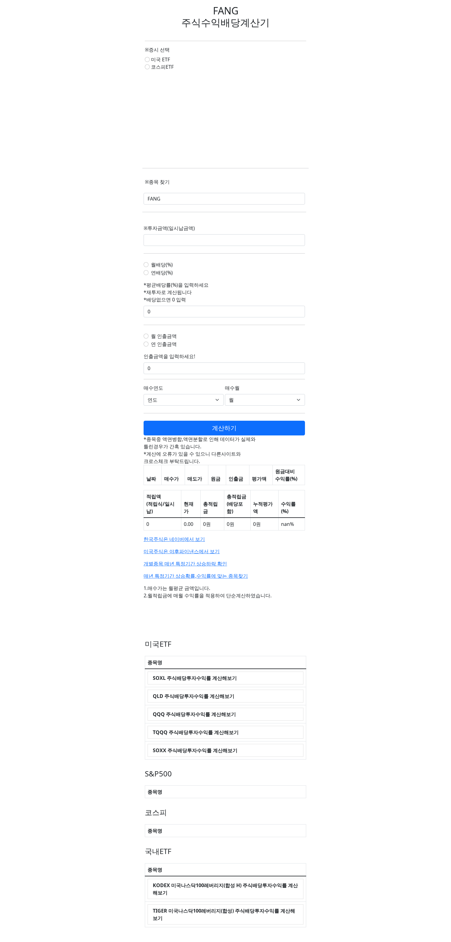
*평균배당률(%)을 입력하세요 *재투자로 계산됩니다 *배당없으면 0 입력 (176, 292)
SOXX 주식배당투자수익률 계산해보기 (195, 750)
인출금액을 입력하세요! (169, 356)
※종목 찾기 (157, 181)
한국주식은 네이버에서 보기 (174, 539)
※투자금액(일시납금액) (169, 228)
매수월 (232, 388)
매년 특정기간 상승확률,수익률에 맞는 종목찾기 (196, 575)
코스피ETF (162, 66)
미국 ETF (160, 59)
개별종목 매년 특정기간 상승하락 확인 (185, 563)
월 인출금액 (164, 336)
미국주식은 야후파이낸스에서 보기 (182, 551)
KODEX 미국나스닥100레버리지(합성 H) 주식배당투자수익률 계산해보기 (225, 889)
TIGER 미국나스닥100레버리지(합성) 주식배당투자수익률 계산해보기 (224, 914)
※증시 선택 (157, 49)
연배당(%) (162, 272)
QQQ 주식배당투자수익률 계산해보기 (194, 714)
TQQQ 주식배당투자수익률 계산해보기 (196, 732)
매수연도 (153, 388)
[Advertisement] (225, 119)
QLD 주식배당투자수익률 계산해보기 (193, 696)
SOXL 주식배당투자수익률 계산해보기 (195, 678)
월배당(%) (162, 264)
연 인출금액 (164, 344)
